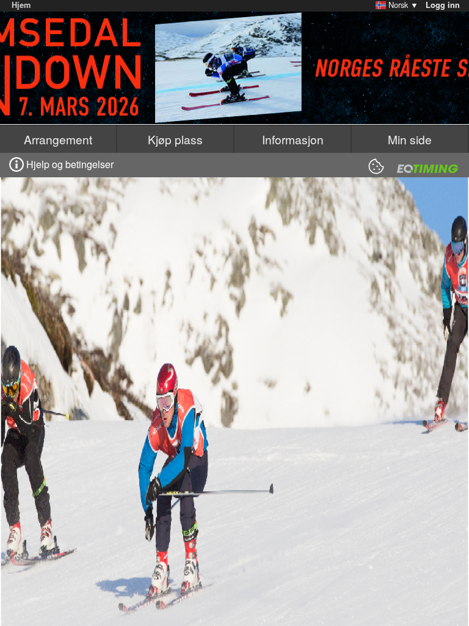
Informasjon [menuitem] (293, 139)
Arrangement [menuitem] (58, 139)
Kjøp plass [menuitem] (175, 139)
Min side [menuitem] (410, 139)
